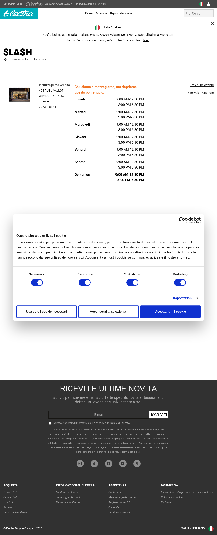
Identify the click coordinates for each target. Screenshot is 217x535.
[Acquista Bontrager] (58, 4)
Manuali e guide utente (122, 497)
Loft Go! (8, 502)
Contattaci (114, 492)
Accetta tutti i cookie (170, 311)
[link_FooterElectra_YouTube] (123, 463)
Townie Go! (10, 492)
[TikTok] (94, 463)
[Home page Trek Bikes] (13, 4)
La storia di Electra (67, 492)
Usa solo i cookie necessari (46, 311)
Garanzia (113, 507)
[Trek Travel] (91, 4)
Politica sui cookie (172, 497)
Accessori (9, 507)
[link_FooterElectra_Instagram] (80, 463)
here (146, 40)
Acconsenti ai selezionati (108, 311)
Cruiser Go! (10, 497)
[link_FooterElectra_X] (137, 463)
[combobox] (199, 13)
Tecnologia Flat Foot (68, 497)
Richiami (166, 502)
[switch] (85, 282)
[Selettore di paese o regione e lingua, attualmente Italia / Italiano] (201, 4)
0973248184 (47, 107)
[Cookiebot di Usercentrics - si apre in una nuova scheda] (182, 220)
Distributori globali (119, 512)
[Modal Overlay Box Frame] (108, 419)
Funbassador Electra (68, 502)
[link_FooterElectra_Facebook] (108, 463)
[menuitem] (88, 13)
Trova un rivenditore (15, 512)
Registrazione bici (119, 502)
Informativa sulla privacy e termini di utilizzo (187, 492)
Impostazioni (182, 298)
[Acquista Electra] (34, 4)
